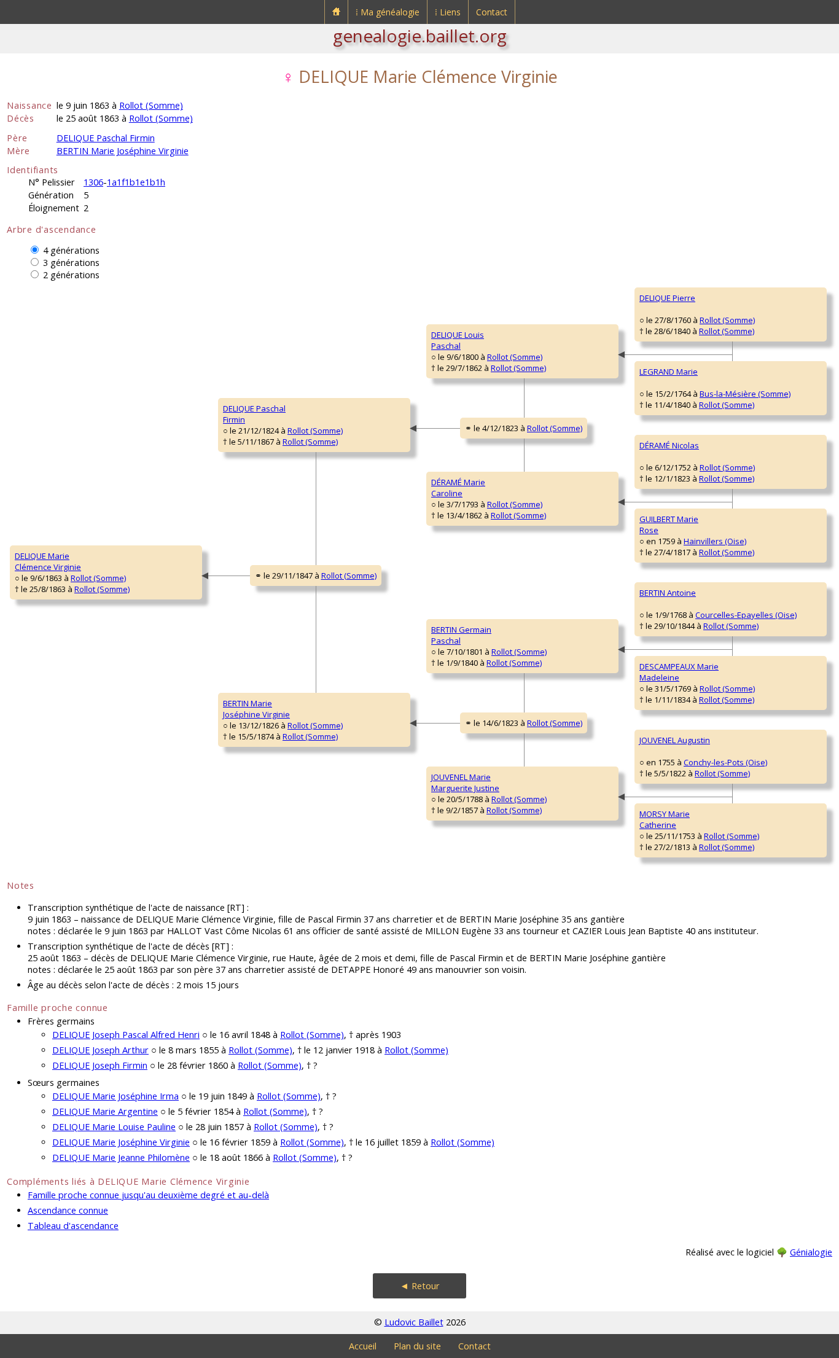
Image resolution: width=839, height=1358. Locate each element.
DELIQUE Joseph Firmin (99, 1065)
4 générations (71, 250)
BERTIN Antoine (667, 592)
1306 (93, 182)
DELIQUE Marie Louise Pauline (114, 1127)
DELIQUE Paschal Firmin (106, 138)
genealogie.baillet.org (420, 35)
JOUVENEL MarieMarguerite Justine (465, 782)
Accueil (363, 1346)
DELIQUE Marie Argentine (105, 1111)
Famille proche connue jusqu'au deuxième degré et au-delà (148, 1195)
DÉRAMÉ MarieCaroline (458, 488)
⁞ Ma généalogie (387, 12)
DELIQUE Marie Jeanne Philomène (121, 1157)
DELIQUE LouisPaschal (457, 340)
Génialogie (811, 1252)
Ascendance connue (68, 1210)
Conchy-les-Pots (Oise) (725, 762)
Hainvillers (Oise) (715, 541)
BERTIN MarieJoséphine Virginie (256, 709)
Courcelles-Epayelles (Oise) (746, 614)
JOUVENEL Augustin (674, 740)
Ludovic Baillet (413, 1322)
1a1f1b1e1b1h (136, 182)
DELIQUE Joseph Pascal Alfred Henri (126, 1034)
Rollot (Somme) (151, 105)
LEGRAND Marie (668, 371)
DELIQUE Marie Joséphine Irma (115, 1096)
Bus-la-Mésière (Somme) (745, 393)
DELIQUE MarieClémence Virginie (48, 561)
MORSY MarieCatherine (664, 819)
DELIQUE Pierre (667, 297)
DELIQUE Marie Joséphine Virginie (121, 1142)
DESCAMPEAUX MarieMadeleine (679, 672)
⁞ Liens (448, 12)
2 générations (71, 275)
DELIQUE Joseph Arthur (100, 1050)
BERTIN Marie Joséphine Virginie (123, 151)
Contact (491, 12)
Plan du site (417, 1346)
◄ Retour (420, 1286)
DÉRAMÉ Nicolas (669, 445)
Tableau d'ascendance (73, 1225)
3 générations (71, 262)
